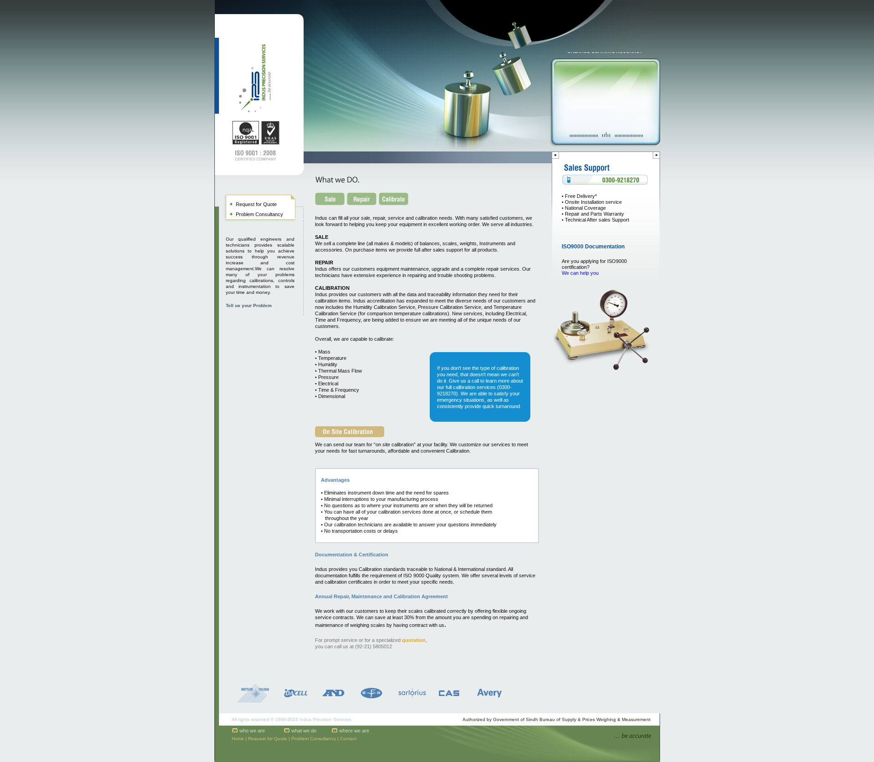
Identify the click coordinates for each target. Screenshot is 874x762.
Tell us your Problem (249, 305)
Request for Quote (256, 204)
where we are (354, 730)
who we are (252, 730)
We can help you (580, 273)
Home (238, 738)
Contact (348, 738)
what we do (303, 730)
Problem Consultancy (259, 214)
